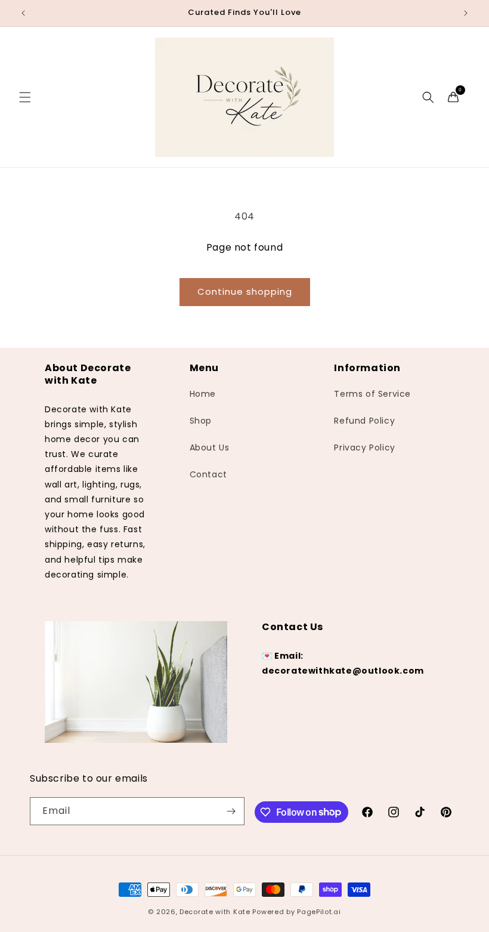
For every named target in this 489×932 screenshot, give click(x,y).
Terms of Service (372, 394)
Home (203, 394)
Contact (208, 474)
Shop (201, 421)
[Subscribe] (231, 811)
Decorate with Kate (214, 911)
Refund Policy (364, 421)
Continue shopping (244, 291)
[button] (25, 97)
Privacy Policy (364, 447)
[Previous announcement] (23, 13)
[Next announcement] (466, 13)
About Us (210, 447)
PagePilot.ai (319, 911)
